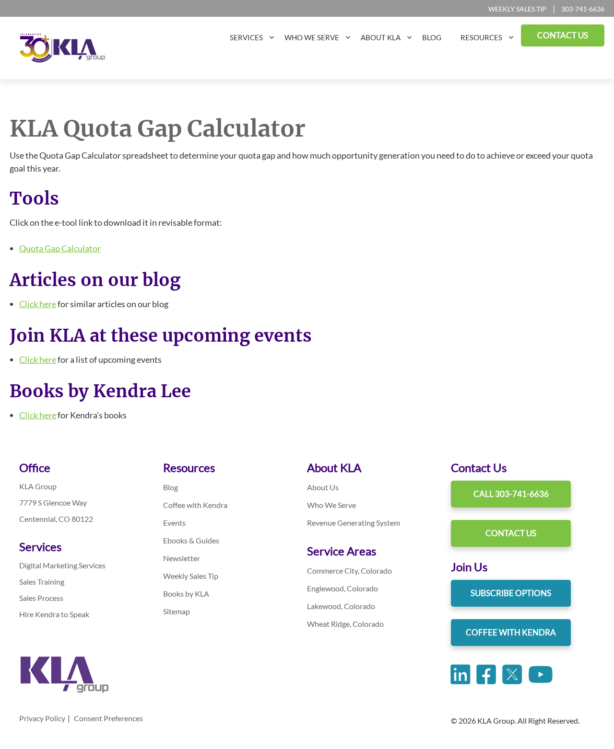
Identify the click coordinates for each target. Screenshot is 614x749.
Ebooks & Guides (191, 540)
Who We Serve (331, 504)
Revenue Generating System (353, 522)
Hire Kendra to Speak (54, 614)
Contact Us (510, 533)
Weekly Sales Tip (517, 9)
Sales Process (41, 597)
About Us (323, 487)
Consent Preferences (108, 718)
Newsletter (181, 558)
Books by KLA (186, 593)
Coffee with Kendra (195, 504)
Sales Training (41, 581)
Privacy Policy (42, 718)
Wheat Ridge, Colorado (345, 623)
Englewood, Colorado (342, 588)
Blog (170, 487)
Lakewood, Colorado (341, 606)
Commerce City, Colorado (349, 570)
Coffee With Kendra (511, 632)
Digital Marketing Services (62, 565)
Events (174, 522)
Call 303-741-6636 (511, 494)
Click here (37, 304)
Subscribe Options (511, 593)
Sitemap (176, 611)
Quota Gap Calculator (60, 248)
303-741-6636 (582, 9)
